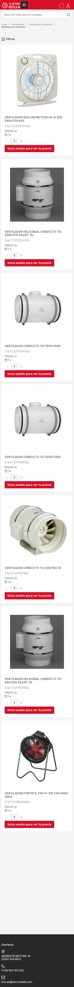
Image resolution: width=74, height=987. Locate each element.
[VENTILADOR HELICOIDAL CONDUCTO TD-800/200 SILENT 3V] (37, 641)
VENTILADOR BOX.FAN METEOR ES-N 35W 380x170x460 (33, 119)
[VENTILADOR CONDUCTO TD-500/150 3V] (37, 530)
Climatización (18, 24)
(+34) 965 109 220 (12, 970)
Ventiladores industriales (13, 27)
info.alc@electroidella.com (16, 982)
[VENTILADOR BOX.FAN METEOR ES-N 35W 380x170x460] (37, 80)
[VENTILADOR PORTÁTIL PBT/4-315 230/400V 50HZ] (37, 756)
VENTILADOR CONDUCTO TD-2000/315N (33, 457)
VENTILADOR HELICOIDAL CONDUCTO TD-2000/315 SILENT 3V (33, 233)
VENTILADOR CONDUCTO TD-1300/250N (33, 346)
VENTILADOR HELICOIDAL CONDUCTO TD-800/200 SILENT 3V (33, 680)
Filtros (10, 39)
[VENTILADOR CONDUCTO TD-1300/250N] (37, 308)
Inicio (4, 24)
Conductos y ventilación (40, 24)
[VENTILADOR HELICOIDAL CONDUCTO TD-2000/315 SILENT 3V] (37, 194)
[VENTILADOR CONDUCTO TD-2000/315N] (37, 419)
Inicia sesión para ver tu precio (29, 148)
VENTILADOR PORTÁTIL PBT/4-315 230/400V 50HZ (36, 795)
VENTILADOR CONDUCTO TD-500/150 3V (33, 568)
